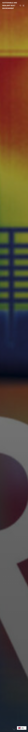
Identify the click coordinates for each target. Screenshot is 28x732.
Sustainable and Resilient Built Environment (9, 5)
